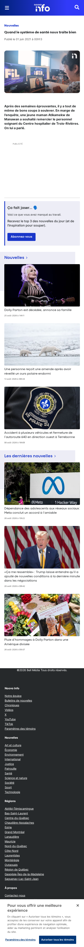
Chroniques (12, 705)
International (13, 759)
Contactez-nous (15, 895)
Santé (8, 773)
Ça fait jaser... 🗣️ (22, 208)
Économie (11, 750)
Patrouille (10, 768)
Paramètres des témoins (20, 728)
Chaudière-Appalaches (19, 822)
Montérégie (12, 860)
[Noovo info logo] (42, 8)
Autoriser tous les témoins (57, 939)
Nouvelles (11, 25)
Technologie (12, 792)
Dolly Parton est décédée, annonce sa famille (37, 310)
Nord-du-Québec (16, 846)
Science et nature (16, 778)
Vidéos (9, 710)
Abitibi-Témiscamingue (19, 808)
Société (9, 782)
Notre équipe (13, 695)
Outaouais (11, 864)
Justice (9, 764)
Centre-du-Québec (17, 818)
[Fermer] (77, 905)
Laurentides (12, 855)
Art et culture (13, 745)
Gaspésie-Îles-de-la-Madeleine (24, 874)
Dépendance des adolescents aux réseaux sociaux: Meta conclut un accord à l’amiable (42, 510)
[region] (42, 923)
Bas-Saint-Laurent (16, 813)
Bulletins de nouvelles (18, 700)
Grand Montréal (14, 832)
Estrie (8, 827)
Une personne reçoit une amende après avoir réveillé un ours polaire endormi (37, 371)
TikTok (9, 724)
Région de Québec (17, 869)
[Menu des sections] (7, 8)
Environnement (14, 754)
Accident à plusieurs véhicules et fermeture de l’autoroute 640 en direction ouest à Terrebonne (39, 435)
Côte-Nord (11, 850)
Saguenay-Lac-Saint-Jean (21, 878)
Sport (8, 787)
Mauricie (10, 841)
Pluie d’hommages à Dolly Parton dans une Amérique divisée (36, 642)
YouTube (10, 719)
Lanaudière (12, 836)
